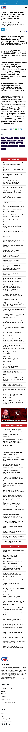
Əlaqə (3, 713)
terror (4, 149)
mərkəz (12, 143)
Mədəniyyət (4, 696)
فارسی (17, 2)
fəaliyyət (4, 143)
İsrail (3, 137)
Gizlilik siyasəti (5, 719)
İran (2, 705)
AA (3, 29)
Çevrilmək (20, 143)
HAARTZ (9, 137)
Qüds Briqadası (12, 146)
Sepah (4, 146)
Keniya (22, 146)
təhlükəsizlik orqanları (8, 140)
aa (6, 29)
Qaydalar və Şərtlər (6, 721)
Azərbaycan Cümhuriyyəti (8, 702)
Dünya (3, 691)
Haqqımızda (4, 716)
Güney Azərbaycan (6, 688)
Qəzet (17, 137)
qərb (22, 137)
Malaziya (19, 140)
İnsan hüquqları (5, 699)
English (24, 2)
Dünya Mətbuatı (6, 694)
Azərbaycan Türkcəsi (5, 2)
